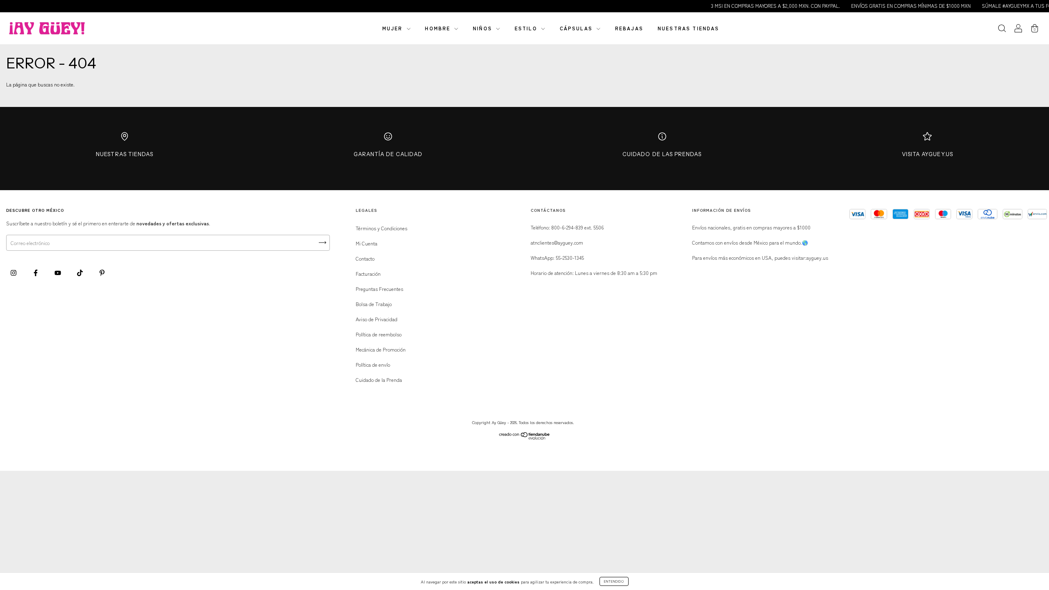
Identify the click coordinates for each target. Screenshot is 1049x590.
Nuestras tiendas (689, 28)
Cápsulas (577, 28)
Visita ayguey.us (927, 154)
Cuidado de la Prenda (379, 379)
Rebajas (629, 28)
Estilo (527, 28)
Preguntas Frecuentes (379, 288)
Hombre (438, 28)
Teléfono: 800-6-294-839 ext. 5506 (567, 227)
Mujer (393, 28)
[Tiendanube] (524, 437)
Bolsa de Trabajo (374, 303)
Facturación (368, 273)
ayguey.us (817, 257)
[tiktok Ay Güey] (81, 272)
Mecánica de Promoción (381, 349)
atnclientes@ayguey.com (557, 242)
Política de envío (373, 364)
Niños (483, 28)
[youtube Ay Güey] (58, 272)
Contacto (365, 258)
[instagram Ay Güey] (14, 272)
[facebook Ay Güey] (36, 272)
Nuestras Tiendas (124, 154)
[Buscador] (1002, 28)
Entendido (614, 581)
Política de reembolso (379, 334)
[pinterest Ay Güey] (102, 272)
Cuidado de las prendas (662, 154)
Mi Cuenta (366, 243)
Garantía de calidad (388, 154)
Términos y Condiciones (381, 228)
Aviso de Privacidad (376, 318)
